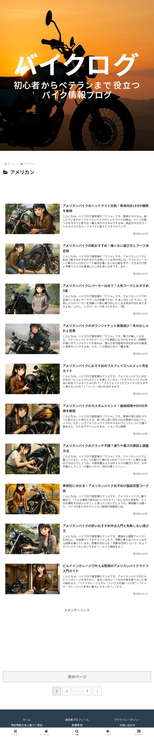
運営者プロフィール (77, 719)
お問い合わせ (127, 725)
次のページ (77, 676)
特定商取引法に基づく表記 (26, 725)
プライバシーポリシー (127, 719)
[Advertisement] (77, 186)
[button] (142, 580)
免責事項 (77, 725)
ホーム (27, 719)
